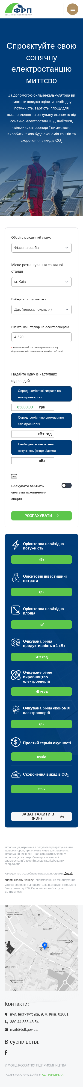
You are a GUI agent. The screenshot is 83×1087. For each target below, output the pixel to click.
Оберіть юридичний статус (31, 237)
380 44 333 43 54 (24, 1022)
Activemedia (52, 1075)
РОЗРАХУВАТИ (38, 516)
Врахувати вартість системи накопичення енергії (28, 492)
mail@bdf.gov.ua (24, 1029)
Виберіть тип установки (28, 299)
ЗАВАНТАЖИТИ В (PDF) (37, 816)
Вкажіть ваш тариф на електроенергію (40, 327)
